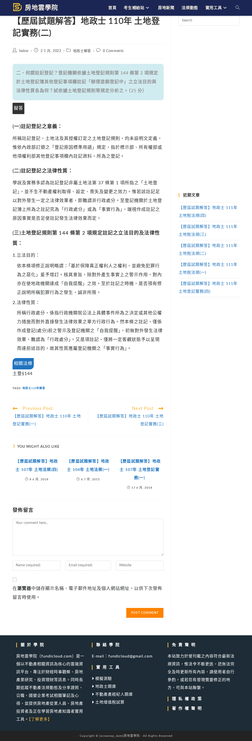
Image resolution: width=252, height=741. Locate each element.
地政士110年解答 (33, 388)
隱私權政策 (188, 699)
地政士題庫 (105, 687)
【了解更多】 (40, 719)
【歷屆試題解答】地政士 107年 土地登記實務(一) (139, 469)
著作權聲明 (188, 708)
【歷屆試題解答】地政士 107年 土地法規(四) (37, 465)
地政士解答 (82, 51)
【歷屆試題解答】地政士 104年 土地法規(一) (88, 465)
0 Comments (113, 51)
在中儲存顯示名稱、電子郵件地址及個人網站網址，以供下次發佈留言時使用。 (87, 593)
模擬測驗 (103, 679)
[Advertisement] (209, 109)
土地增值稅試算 (109, 702)
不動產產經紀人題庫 (113, 694)
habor (24, 51)
